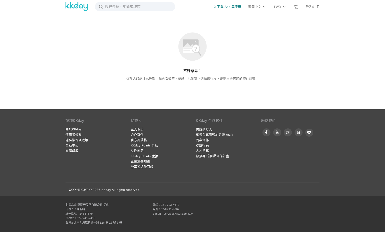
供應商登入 (204, 129)
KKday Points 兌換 (144, 156)
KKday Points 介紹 (144, 145)
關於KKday (74, 129)
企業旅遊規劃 (140, 161)
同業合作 (202, 140)
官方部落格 (139, 140)
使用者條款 (74, 134)
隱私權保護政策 (77, 140)
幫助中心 (72, 145)
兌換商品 (137, 150)
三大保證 (137, 129)
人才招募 (202, 150)
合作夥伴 (137, 134)
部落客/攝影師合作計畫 (212, 156)
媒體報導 (72, 150)
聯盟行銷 (202, 145)
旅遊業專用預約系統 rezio (214, 134)
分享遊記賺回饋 (142, 167)
